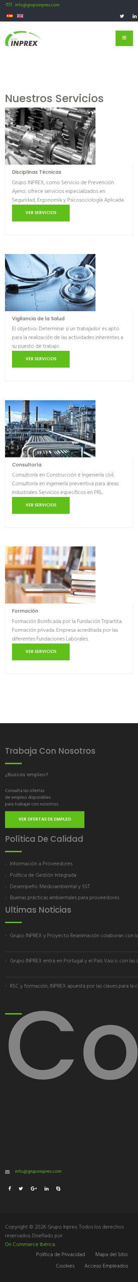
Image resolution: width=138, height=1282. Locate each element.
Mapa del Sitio (111, 1254)
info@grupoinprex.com (37, 5)
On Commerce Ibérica (30, 1244)
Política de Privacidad (60, 1254)
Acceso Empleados (106, 1266)
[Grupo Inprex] (23, 38)
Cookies (65, 1266)
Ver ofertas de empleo (44, 819)
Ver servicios (40, 213)
